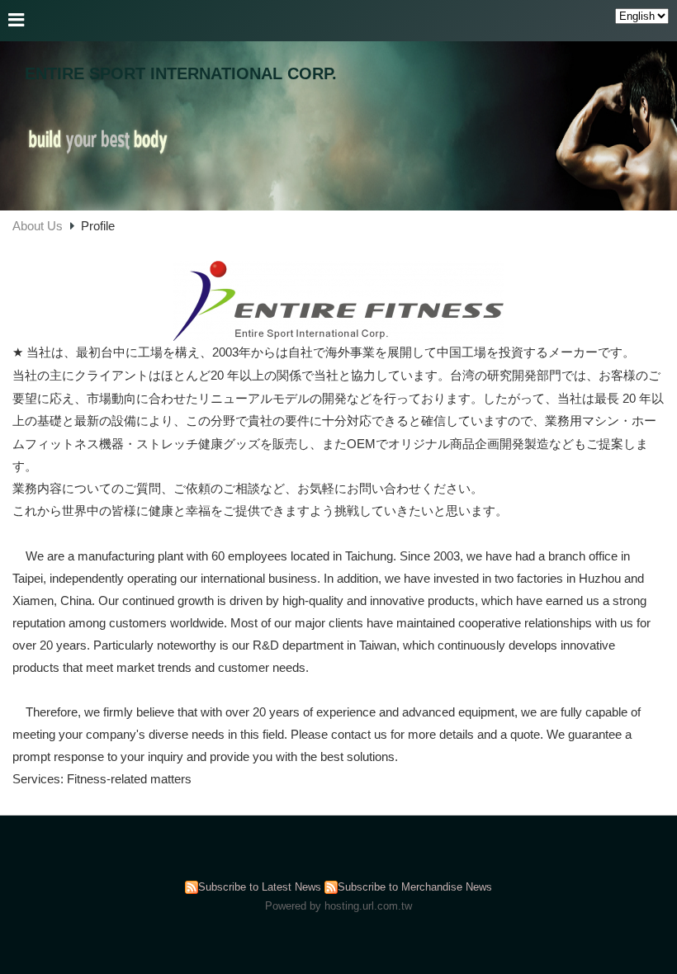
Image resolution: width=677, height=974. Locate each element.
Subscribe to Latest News (259, 887)
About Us (37, 226)
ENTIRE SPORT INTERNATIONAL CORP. (181, 73)
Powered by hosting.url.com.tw (338, 906)
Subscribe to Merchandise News (415, 887)
